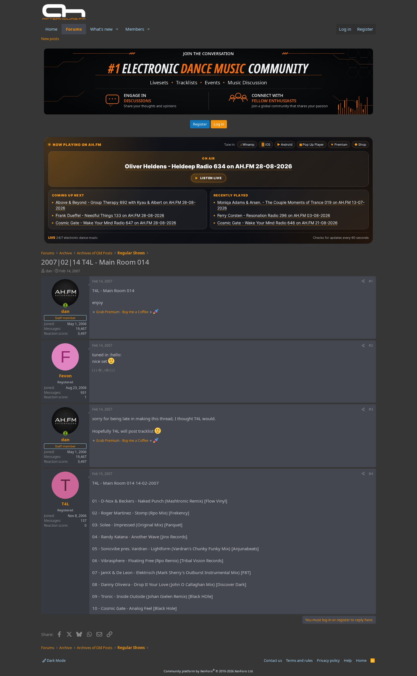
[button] (117, 29)
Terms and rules (299, 660)
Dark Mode (56, 660)
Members (134, 29)
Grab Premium (108, 311)
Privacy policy (328, 660)
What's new (101, 29)
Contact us (273, 660)
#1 (371, 281)
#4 (371, 473)
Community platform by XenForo (209, 671)
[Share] (363, 281)
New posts (50, 38)
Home (51, 29)
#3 (371, 409)
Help (348, 660)
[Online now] (65, 305)
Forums (74, 29)
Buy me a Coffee (135, 311)
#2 (371, 345)
